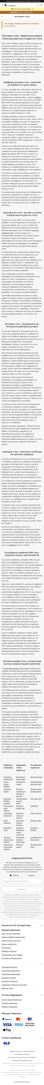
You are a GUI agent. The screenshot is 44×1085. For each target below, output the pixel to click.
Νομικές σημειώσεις (10, 1007)
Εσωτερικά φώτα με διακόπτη (20, 823)
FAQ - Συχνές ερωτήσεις (11, 933)
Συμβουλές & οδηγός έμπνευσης (14, 985)
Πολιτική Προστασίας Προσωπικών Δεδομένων (22, 1057)
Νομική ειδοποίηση (28, 1051)
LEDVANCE (34, 806)
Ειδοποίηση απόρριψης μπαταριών (23, 1060)
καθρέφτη (12, 545)
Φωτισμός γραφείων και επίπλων (8, 839)
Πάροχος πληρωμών (12, 1013)
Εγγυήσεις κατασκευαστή (12, 958)
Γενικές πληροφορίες (12, 995)
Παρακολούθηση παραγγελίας (13, 937)
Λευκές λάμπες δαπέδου (7, 784)
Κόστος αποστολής (9, 944)
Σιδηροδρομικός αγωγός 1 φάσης (21, 801)
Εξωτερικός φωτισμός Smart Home (20, 839)
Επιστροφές (6, 947)
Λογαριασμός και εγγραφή (12, 955)
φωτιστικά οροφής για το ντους (16, 668)
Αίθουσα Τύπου (7, 988)
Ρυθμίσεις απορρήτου (16, 1051)
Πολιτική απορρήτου (9, 1003)
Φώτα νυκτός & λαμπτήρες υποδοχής (8, 847)
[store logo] (11, 4)
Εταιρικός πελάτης (9, 978)
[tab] (22, 942)
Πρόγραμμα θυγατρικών (11, 974)
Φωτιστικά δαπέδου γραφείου (7, 801)
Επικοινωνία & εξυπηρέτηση (16, 925)
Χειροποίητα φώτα (36, 777)
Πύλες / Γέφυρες (36, 813)
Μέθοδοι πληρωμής (9, 951)
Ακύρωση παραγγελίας (11, 930)
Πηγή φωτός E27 (36, 799)
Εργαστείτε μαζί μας (10, 981)
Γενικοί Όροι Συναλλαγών (12, 999)
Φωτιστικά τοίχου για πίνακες (20, 815)
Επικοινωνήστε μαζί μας (11, 940)
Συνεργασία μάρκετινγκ (11, 970)
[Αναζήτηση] (37, 4)
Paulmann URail (35, 821)
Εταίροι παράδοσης (11, 1037)
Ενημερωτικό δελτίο (9, 967)
